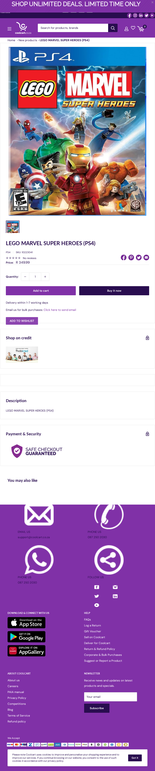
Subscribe (77, 404)
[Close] (121, 354)
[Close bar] (152, 2)
